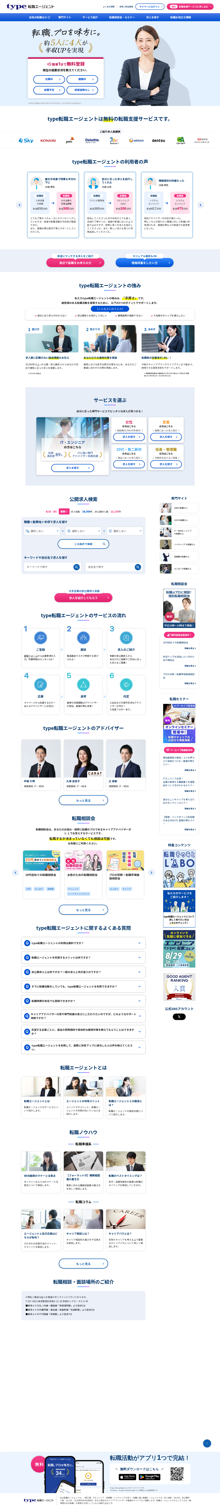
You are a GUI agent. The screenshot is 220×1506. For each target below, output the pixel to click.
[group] (41, 875)
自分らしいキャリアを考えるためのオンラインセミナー (179, 804)
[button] (19, 205)
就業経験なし (82, 89)
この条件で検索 (83, 544)
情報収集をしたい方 (145, 261)
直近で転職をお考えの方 (75, 261)
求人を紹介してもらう (84, 596)
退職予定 (49, 89)
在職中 (49, 79)
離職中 (82, 79)
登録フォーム (31, 655)
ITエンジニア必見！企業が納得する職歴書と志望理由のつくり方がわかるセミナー (179, 784)
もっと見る (83, 800)
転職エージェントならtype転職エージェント (38, 1500)
